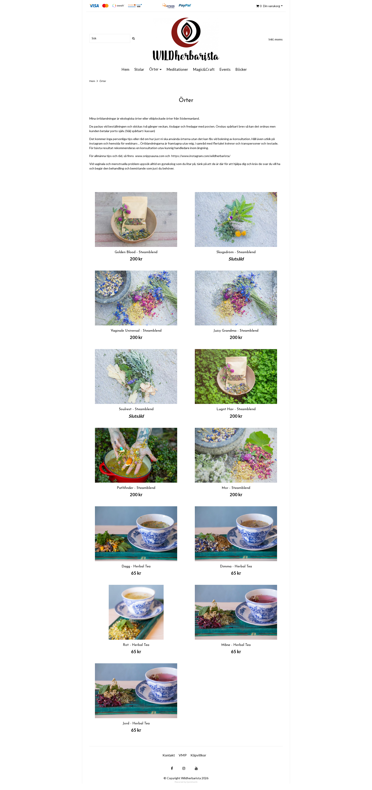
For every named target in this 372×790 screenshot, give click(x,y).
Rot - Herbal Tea (136, 645)
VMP (183, 755)
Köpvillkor (198, 755)
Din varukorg (270, 6)
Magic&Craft (204, 69)
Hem (125, 69)
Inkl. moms (275, 39)
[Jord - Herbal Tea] (136, 690)
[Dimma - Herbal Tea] (236, 533)
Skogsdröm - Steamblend (236, 252)
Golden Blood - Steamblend (136, 252)
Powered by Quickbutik (186, 782)
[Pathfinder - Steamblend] (136, 455)
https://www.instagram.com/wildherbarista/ (200, 156)
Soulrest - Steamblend (136, 409)
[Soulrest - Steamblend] (136, 376)
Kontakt (169, 755)
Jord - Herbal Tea (136, 723)
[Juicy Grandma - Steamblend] (236, 298)
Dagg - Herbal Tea (136, 566)
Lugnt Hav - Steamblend (236, 409)
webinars (131, 143)
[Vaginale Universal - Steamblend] (136, 298)
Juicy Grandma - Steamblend (236, 331)
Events (225, 69)
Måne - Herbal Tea (236, 645)
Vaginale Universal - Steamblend (136, 331)
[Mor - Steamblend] (236, 455)
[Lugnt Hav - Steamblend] (236, 376)
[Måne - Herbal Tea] (236, 612)
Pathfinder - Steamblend (136, 488)
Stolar (139, 69)
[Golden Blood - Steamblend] (136, 219)
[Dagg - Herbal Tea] (136, 533)
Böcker (241, 69)
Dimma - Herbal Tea (236, 566)
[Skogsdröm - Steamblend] (236, 219)
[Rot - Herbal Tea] (136, 612)
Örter (154, 69)
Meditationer (177, 69)
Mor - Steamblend (236, 488)
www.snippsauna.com (149, 156)
